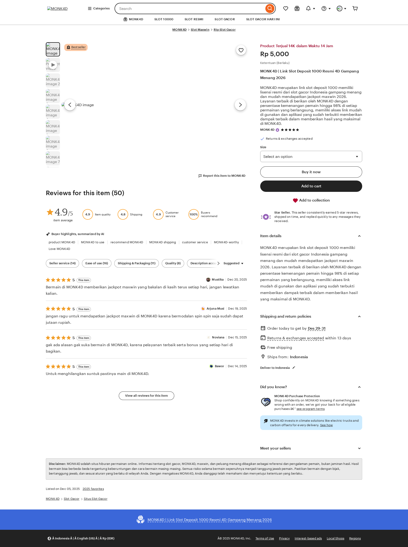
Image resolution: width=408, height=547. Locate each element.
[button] (81, 538)
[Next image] (240, 104)
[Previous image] (70, 104)
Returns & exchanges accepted (295, 338)
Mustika (218, 279)
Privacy (284, 538)
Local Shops (335, 538)
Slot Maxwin (200, 29)
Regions (355, 538)
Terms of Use (264, 538)
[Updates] (310, 8)
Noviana (218, 337)
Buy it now (311, 172)
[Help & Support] (326, 8)
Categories (101, 8)
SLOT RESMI (194, 19)
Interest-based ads (308, 538)
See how (326, 425)
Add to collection (314, 200)
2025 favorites (93, 489)
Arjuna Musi (215, 308)
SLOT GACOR (225, 19)
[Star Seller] (277, 130)
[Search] (270, 8)
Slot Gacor (71, 499)
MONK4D (179, 29)
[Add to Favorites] (241, 50)
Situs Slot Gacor (95, 499)
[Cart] (355, 8)
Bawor (219, 366)
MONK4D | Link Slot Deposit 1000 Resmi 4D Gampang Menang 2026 (309, 74)
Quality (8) (173, 263)
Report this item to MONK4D (224, 175)
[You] (341, 8)
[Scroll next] (218, 263)
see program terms (311, 409)
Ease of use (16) (96, 263)
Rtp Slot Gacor (225, 29)
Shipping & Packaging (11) (136, 263)
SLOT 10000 (163, 19)
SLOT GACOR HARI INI (263, 19)
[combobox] (189, 8)
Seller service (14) (62, 263)
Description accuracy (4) (209, 263)
